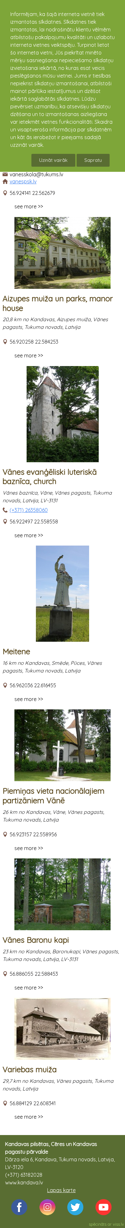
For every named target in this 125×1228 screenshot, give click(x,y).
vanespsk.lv (23, 181)
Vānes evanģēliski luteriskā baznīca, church (50, 476)
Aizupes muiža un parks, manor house (58, 303)
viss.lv (118, 1224)
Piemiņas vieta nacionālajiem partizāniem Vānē (53, 795)
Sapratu (93, 160)
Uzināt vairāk (53, 160)
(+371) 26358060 (29, 510)
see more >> (28, 206)
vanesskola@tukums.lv (36, 174)
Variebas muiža (30, 1069)
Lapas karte (61, 1190)
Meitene (16, 651)
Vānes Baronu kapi (36, 940)
